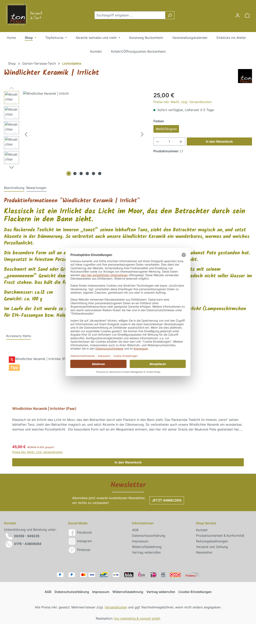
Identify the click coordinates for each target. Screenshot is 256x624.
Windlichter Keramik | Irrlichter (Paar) (44, 408)
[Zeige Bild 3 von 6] (81, 173)
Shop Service (206, 523)
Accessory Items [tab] (18, 336)
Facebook (84, 532)
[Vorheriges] (26, 133)
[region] (74, 134)
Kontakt (202, 530)
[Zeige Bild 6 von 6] (99, 173)
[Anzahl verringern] (157, 141)
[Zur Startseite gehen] (20, 14)
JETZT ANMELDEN (166, 500)
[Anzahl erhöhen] (181, 141)
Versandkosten (116, 607)
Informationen (143, 523)
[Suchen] (169, 15)
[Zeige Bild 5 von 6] (93, 173)
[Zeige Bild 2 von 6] (74, 173)
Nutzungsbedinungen (212, 541)
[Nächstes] (142, 133)
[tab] (14, 188)
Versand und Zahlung (212, 547)
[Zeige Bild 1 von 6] (68, 173)
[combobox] (129, 15)
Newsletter (204, 552)
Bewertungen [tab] (36, 188)
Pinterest (83, 550)
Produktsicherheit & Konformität (220, 536)
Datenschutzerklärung (148, 536)
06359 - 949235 (26, 536)
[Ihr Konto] (237, 15)
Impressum (140, 541)
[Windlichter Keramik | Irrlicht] (84, 134)
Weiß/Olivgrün (166, 129)
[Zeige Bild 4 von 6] (87, 173)
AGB (135, 530)
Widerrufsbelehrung (147, 547)
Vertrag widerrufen (146, 552)
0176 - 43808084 (27, 544)
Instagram (84, 541)
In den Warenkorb (219, 141)
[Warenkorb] (247, 15)
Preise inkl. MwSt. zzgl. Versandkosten (182, 102)
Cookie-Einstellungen (195, 592)
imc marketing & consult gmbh (137, 618)
